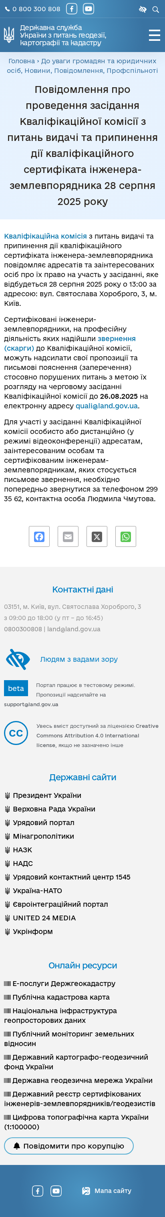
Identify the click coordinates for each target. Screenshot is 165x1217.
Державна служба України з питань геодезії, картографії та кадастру (63, 35)
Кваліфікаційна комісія (45, 236)
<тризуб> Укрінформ (28, 931)
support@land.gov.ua (31, 704)
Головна (21, 60)
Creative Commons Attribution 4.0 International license (97, 735)
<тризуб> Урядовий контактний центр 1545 (67, 877)
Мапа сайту (112, 1190)
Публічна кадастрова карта (60, 997)
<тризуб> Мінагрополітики (39, 836)
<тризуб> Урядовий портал (39, 822)
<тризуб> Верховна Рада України (49, 809)
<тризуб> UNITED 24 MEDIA (40, 918)
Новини (37, 70)
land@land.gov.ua (74, 629)
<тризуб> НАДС (18, 863)
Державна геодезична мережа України (81, 1080)
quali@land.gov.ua (107, 406)
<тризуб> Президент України (42, 795)
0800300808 (23, 629)
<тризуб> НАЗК (18, 850)
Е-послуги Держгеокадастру (62, 983)
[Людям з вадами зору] (142, 9)
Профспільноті (132, 70)
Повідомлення (78, 70)
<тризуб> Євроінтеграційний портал (56, 904)
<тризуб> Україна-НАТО (33, 890)
